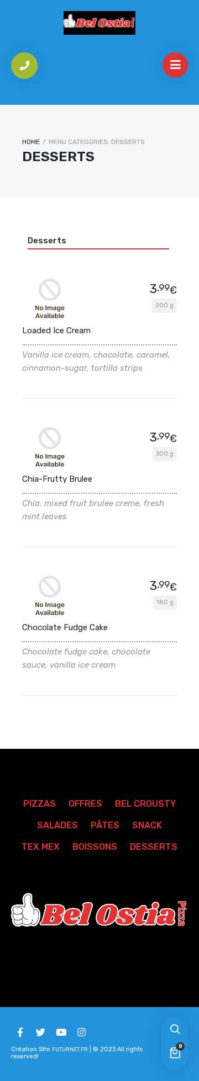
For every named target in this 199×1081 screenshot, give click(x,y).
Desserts (47, 241)
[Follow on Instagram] (81, 1032)
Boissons (94, 847)
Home (31, 142)
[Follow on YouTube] (61, 1032)
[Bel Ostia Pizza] (99, 23)
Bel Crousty (145, 803)
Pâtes (105, 825)
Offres (85, 803)
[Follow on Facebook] (20, 1032)
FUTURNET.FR (70, 1049)
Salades (57, 825)
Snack (147, 825)
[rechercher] (175, 1030)
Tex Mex (41, 847)
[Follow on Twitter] (40, 1032)
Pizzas (39, 803)
